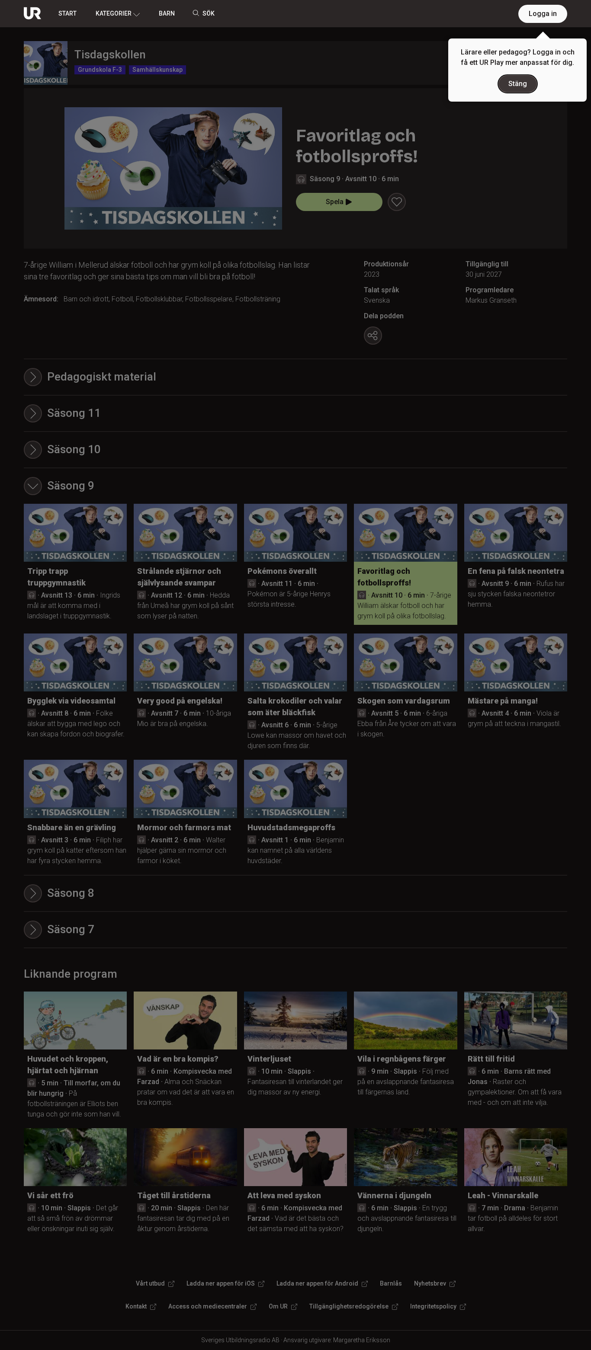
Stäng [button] (517, 84)
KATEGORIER (114, 13)
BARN (167, 13)
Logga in (543, 14)
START (67, 13)
